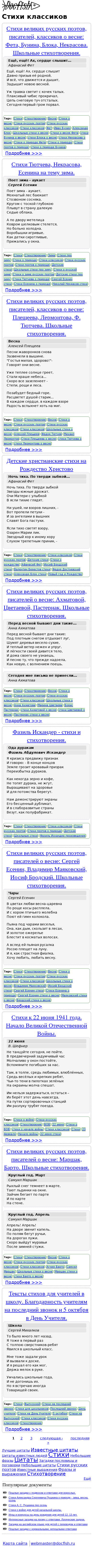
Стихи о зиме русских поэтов (33, 274)
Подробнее (23, 153)
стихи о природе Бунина (48, 147)
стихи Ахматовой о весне (38, 709)
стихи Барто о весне (28, 1276)
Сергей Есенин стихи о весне (38, 995)
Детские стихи (38, 559)
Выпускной (32, 1404)
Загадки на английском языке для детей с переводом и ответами (48, 1524)
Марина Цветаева (50, 705)
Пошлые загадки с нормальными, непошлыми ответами (43, 1529)
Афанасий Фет (31, 564)
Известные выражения (37, 1470)
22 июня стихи (50, 1134)
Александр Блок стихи (30, 574)
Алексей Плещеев (26, 434)
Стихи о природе (60, 142)
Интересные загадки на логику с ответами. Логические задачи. (47, 1519)
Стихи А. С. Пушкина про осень (28, 1505)
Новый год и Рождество (65, 574)
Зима (51, 255)
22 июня (58, 1124)
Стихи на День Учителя (34, 1413)
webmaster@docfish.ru (53, 1543)
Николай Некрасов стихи (70, 283)
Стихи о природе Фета (30, 142)
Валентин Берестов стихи (32, 569)
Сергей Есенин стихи (29, 990)
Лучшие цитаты (16, 1450)
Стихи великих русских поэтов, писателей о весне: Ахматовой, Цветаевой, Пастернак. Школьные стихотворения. (46, 603)
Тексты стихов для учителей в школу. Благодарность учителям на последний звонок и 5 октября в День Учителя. (46, 1305)
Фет (49, 128)
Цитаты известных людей (24, 1456)
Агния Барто (55, 1266)
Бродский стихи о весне (34, 1000)
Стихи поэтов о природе (33, 264)
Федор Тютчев (51, 434)
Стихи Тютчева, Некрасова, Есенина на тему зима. (46, 168)
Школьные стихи (26, 835)
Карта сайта (15, 1543)
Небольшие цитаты (38, 1465)
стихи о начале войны (27, 1129)
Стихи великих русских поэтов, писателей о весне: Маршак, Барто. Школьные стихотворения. (46, 1159)
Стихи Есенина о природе (32, 283)
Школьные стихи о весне (30, 132)
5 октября (60, 1413)
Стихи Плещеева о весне (38, 438)
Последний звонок (63, 1408)
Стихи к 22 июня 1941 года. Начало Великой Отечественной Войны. (46, 1025)
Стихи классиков (32, 128)
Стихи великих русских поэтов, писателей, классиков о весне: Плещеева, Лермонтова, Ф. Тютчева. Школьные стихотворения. (46, 317)
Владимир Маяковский (30, 985)
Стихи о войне (24, 1119)
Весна (52, 118)
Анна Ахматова (24, 705)
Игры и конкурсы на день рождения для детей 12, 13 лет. (43, 1514)
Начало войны (28, 1134)
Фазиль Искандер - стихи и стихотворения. (47, 735)
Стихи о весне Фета (64, 132)
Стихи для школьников (32, 1408)
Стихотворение (35, 118)
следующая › (51, 1438)
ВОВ (47, 1124)
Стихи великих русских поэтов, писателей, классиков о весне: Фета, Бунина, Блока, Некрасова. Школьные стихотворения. (46, 40)
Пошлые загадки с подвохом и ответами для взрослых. (42, 1492)
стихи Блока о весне (42, 137)
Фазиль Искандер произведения (62, 835)
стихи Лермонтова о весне (32, 443)
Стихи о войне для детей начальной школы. (35, 1509)
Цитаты (26, 1459)
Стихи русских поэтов (29, 123)
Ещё (87, 1478)
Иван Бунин (62, 128)
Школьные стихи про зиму (32, 269)
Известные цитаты (54, 1450)
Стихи (18, 118)
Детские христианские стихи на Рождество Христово (46, 464)
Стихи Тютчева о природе (31, 279)
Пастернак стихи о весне (31, 714)
